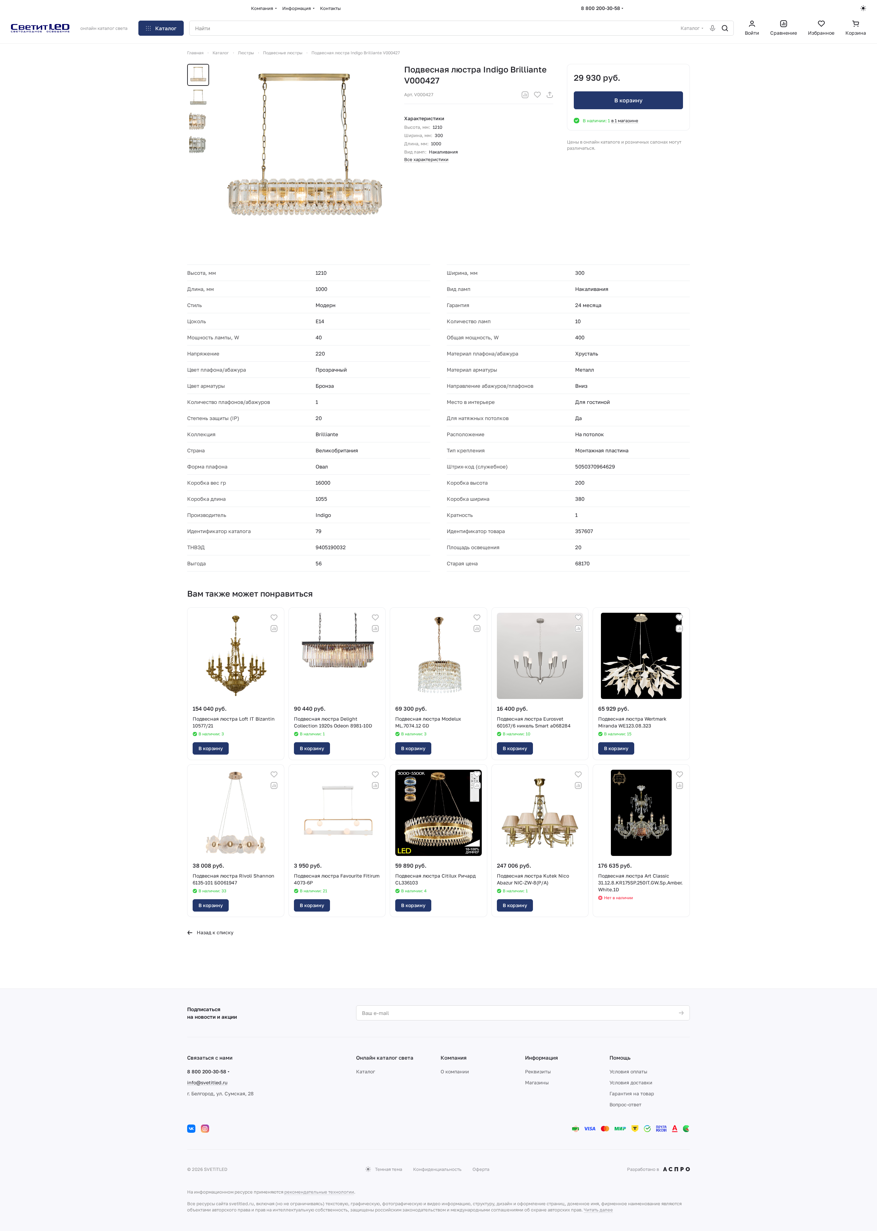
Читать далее (598, 1209)
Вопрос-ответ (625, 1104)
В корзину (628, 100)
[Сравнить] (525, 94)
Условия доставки (631, 1082)
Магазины (537, 1082)
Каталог (365, 1071)
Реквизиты (538, 1071)
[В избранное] (537, 94)
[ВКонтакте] (191, 1129)
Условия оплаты (628, 1071)
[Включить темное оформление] (863, 8)
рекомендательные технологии (319, 1192)
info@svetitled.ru (207, 1082)
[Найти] (725, 28)
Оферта (480, 1169)
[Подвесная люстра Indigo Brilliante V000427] (303, 150)
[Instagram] (205, 1129)
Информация (541, 1057)
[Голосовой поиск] (712, 28)
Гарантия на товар (632, 1093)
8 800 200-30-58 (600, 8)
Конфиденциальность (437, 1169)
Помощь (620, 1057)
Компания (454, 1057)
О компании (455, 1071)
